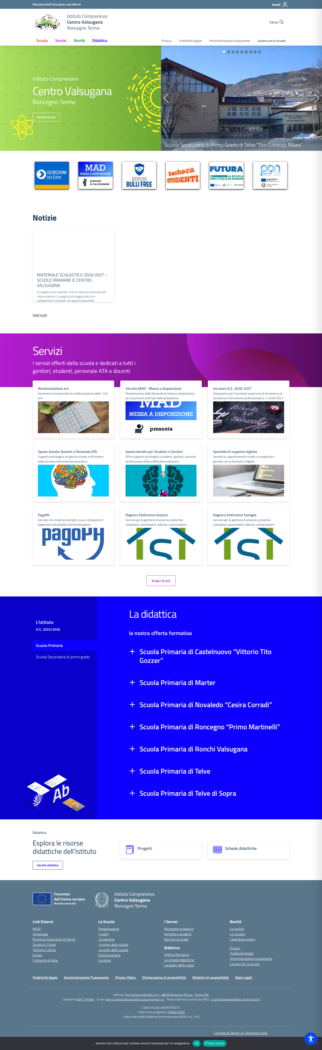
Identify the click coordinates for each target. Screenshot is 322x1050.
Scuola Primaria (49, 645)
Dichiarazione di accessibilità (164, 977)
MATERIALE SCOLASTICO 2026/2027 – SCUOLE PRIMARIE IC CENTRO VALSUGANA (72, 280)
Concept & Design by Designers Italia (240, 1033)
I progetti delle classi (179, 965)
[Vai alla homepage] (47, 22)
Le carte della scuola (113, 949)
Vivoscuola (40, 934)
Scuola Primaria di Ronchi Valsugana (194, 749)
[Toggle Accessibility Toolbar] (311, 1039)
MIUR (37, 928)
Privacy (167, 40)
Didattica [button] (99, 40)
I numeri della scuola (113, 944)
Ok (197, 1043)
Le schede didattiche (179, 960)
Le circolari (237, 934)
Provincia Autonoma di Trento (54, 939)
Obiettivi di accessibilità (210, 977)
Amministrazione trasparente (229, 40)
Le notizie (237, 928)
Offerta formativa (176, 954)
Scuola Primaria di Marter (178, 682)
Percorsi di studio (176, 939)
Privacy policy (214, 1043)
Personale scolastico (179, 928)
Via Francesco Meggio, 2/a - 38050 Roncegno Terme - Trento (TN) (167, 994)
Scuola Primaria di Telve (175, 771)
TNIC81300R (176, 1012)
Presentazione (108, 928)
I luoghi (103, 934)
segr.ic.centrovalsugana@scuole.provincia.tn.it (135, 999)
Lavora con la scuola (271, 40)
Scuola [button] (42, 40)
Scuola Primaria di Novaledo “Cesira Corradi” (206, 704)
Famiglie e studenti (177, 934)
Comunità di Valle (45, 960)
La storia (104, 960)
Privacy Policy (125, 977)
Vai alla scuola (46, 117)
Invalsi (37, 955)
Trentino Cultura (44, 949)
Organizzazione (109, 955)
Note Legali (243, 977)
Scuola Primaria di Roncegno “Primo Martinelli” (210, 726)
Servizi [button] (60, 40)
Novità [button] (79, 40)
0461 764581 (85, 999)
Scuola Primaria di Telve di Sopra (188, 793)
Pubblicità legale (190, 40)
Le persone (106, 939)
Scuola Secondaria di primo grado (63, 657)
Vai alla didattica (47, 865)
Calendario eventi (242, 939)
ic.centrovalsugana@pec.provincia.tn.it (235, 999)
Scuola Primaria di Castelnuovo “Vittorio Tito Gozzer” (206, 656)
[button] (224, 51)
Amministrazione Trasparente (86, 977)
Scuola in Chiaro (44, 944)
